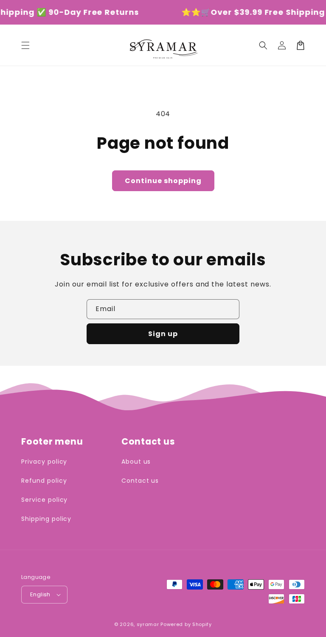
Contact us (140, 480)
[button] (25, 45)
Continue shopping (163, 181)
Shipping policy (46, 519)
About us (136, 461)
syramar (148, 624)
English (40, 594)
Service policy (44, 499)
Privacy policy (44, 461)
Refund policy (44, 480)
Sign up (163, 334)
